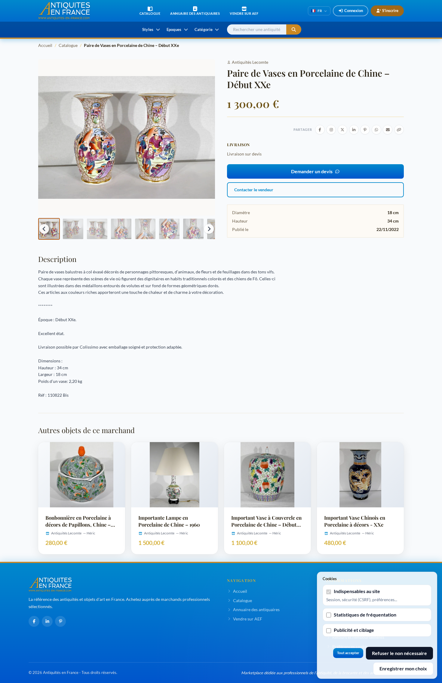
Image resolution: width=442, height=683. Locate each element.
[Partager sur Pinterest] (365, 129)
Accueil (45, 45)
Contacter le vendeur (253, 189)
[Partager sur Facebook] (320, 129)
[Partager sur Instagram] (331, 129)
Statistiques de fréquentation (365, 614)
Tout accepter (348, 653)
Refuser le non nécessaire (399, 653)
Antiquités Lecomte (250, 62)
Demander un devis (312, 171)
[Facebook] (34, 621)
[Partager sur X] (342, 129)
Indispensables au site (357, 591)
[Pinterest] (60, 621)
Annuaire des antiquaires (256, 609)
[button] (49, 229)
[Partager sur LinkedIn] (354, 129)
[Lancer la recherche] (293, 29)
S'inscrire (390, 10)
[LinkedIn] (47, 621)
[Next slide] (209, 229)
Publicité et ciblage (354, 630)
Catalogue (68, 45)
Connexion (353, 10)
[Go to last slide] (44, 229)
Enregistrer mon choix (403, 668)
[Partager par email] (387, 129)
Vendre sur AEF (247, 618)
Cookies (330, 578)
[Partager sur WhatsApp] (376, 129)
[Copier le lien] (399, 129)
